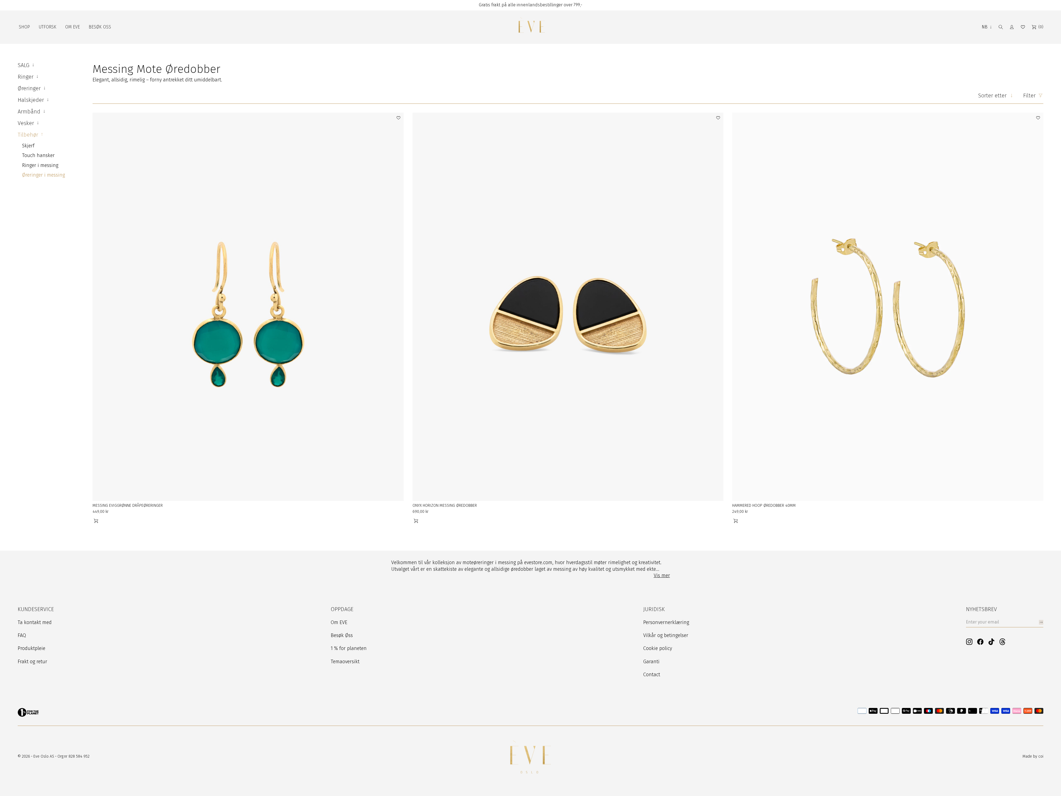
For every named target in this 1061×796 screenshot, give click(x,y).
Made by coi (1033, 756)
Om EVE (339, 622)
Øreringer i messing (43, 175)
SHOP (24, 27)
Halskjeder (32, 100)
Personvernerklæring (666, 622)
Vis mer (662, 575)
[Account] (1012, 27)
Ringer (26, 76)
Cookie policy (657, 648)
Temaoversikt (345, 662)
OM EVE (72, 27)
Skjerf (28, 146)
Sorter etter (992, 95)
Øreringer (30, 88)
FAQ (22, 635)
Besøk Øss (342, 635)
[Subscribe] (1041, 622)
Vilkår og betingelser (665, 635)
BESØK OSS (100, 27)
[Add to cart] (96, 521)
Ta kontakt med (35, 622)
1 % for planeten (349, 648)
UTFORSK (47, 27)
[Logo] (532, 27)
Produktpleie (31, 648)
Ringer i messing (40, 165)
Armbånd (30, 111)
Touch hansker (38, 155)
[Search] (1000, 27)
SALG (24, 65)
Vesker (27, 123)
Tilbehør (29, 134)
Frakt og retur (32, 662)
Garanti (651, 662)
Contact (651, 675)
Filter (1029, 95)
